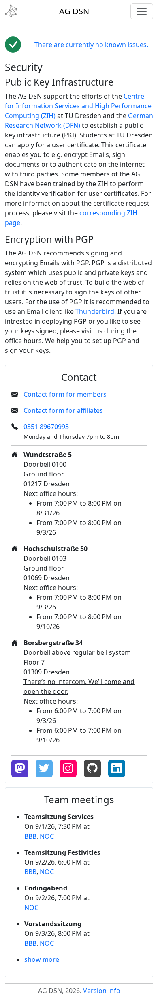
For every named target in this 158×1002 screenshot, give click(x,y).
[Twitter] (44, 768)
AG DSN (74, 11)
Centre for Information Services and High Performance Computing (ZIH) (78, 106)
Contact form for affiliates (63, 410)
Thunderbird (94, 311)
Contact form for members (65, 394)
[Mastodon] (19, 768)
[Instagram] (68, 768)
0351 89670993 (46, 426)
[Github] (92, 768)
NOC (47, 836)
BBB (30, 836)
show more (41, 959)
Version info (101, 990)
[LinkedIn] (116, 768)
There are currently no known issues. (91, 44)
